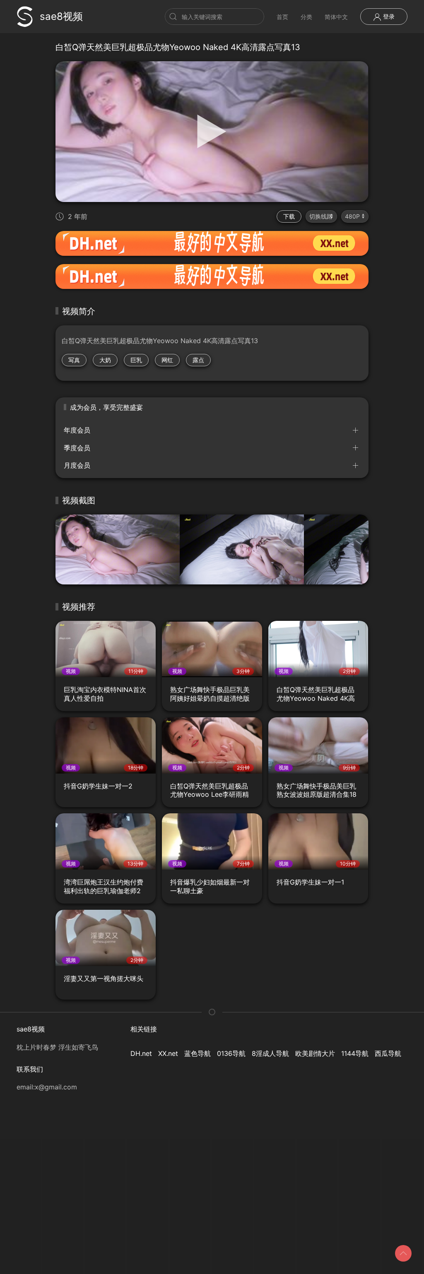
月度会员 (77, 465)
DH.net (141, 1053)
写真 (74, 359)
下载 (289, 216)
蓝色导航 (197, 1053)
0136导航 (231, 1053)
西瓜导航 (388, 1053)
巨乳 (136, 359)
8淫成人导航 (270, 1053)
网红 (167, 359)
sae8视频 (61, 16)
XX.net (168, 1053)
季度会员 (77, 448)
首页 (282, 16)
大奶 (105, 359)
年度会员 (77, 430)
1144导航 (355, 1053)
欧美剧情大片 (315, 1053)
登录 (388, 16)
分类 (306, 16)
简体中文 (336, 16)
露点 (198, 359)
